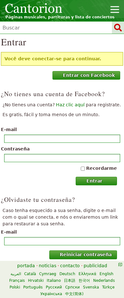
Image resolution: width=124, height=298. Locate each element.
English (107, 274)
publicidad (95, 265)
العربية (15, 274)
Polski (15, 287)
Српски (72, 287)
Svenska (91, 287)
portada (26, 265)
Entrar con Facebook (89, 75)
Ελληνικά (87, 274)
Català (30, 274)
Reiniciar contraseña (86, 254)
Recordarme (101, 168)
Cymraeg (47, 274)
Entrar (94, 180)
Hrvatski (36, 280)
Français (17, 280)
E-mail (9, 129)
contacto (70, 265)
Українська (51, 294)
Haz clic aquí (70, 104)
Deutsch (67, 274)
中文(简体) (74, 294)
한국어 (84, 280)
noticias (47, 265)
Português (33, 287)
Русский (54, 287)
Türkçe (108, 287)
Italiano (54, 280)
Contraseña (15, 148)
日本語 (69, 280)
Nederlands (104, 280)
